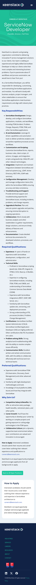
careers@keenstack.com (13, 502)
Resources (9, 550)
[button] (31, 5)
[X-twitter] (11, 573)
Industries (9, 539)
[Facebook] (16, 573)
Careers (8, 546)
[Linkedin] (6, 573)
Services (8, 542)
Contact (8, 558)
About (7, 554)
